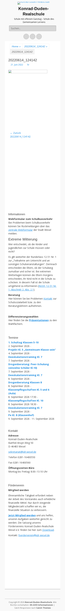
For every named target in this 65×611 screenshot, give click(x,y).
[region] (32, 187)
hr (28, 64)
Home (16, 46)
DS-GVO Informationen (41, 605)
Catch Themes (43, 607)
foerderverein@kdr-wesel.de (34, 535)
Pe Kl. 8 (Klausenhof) (21, 415)
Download (48, 530)
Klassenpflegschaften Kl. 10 (25, 400)
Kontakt (48, 298)
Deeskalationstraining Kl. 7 (25, 357)
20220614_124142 (35, 46)
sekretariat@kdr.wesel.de (22, 451)
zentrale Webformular (20, 229)
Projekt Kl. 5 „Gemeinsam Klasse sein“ (32, 349)
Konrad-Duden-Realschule (38, 602)
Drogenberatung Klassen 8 (25, 382)
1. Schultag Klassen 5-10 (23, 342)
